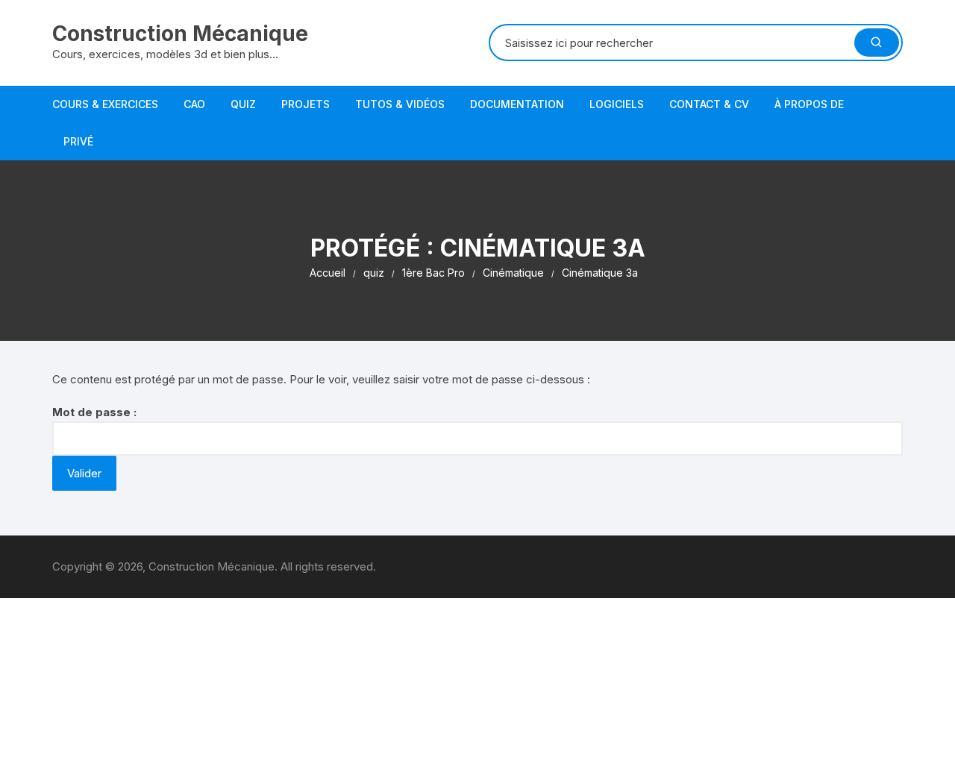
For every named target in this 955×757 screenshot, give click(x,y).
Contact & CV (709, 104)
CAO (194, 104)
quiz (243, 104)
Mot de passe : (94, 412)
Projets (305, 104)
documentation (517, 104)
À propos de (809, 104)
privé (78, 141)
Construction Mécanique (180, 33)
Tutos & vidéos (400, 104)
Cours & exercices (105, 104)
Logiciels (616, 104)
